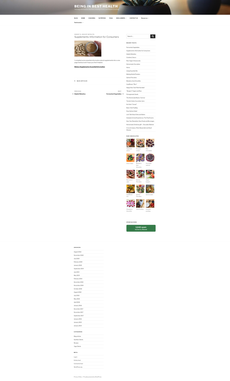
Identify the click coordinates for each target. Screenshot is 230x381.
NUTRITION (102, 18)
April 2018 (77, 302)
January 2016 (78, 319)
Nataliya (91, 34)
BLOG (76, 18)
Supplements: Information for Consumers (138, 50)
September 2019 (79, 268)
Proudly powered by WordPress (92, 377)
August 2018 (77, 292)
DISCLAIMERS (120, 18)
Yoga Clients (77, 346)
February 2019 (78, 278)
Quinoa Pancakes (131, 77)
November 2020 (79, 255)
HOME (83, 18)
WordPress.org (78, 367)
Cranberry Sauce (131, 57)
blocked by (143, 229)
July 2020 (77, 258)
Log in (75, 357)
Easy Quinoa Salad (131, 111)
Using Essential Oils (132, 71)
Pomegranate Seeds (132, 94)
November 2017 (78, 312)
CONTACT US (134, 18)
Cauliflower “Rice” (131, 84)
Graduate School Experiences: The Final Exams (140, 118)
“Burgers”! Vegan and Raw (134, 91)
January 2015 (78, 322)
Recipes (76, 343)
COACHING (91, 18)
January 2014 (78, 325)
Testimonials (78, 22)
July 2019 (76, 272)
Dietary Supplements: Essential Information (89, 67)
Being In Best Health (96, 6)
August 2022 (77, 252)
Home (128, 67)
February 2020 (78, 262)
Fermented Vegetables (132, 47)
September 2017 (79, 315)
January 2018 (78, 305)
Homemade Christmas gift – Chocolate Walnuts (140, 124)
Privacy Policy (78, 377)
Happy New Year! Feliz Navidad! (135, 87)
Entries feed (77, 360)
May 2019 (77, 275)
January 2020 (78, 265)
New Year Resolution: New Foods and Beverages (140, 121)
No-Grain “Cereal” (131, 104)
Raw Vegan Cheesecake (133, 60)
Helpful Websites (131, 54)
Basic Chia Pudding (132, 108)
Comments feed (78, 363)
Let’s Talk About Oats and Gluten (135, 114)
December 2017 (78, 309)
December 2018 (78, 282)
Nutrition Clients (78, 339)
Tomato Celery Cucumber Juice (135, 101)
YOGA (111, 18)
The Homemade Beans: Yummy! (135, 97)
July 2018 (76, 295)
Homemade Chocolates (133, 64)
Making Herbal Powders (133, 74)
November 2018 (78, 285)
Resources (144, 18)
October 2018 (78, 289)
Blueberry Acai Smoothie (133, 81)
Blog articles (82, 81)
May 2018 (77, 299)
